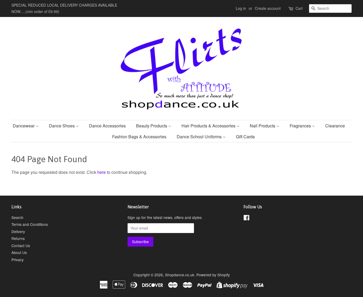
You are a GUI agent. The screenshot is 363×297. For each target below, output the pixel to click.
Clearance (335, 126)
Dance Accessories (107, 126)
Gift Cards (245, 137)
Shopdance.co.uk (179, 274)
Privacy (17, 259)
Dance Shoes (62, 126)
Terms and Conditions (29, 224)
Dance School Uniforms (200, 137)
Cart (299, 8)
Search (17, 217)
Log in (241, 8)
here (101, 172)
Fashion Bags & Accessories (139, 137)
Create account (268, 8)
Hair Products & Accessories (209, 126)
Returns (18, 238)
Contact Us (20, 245)
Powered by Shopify (213, 274)
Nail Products (263, 126)
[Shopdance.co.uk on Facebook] (246, 218)
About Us (19, 252)
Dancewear (24, 126)
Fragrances (301, 126)
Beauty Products (152, 126)
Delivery (18, 231)
